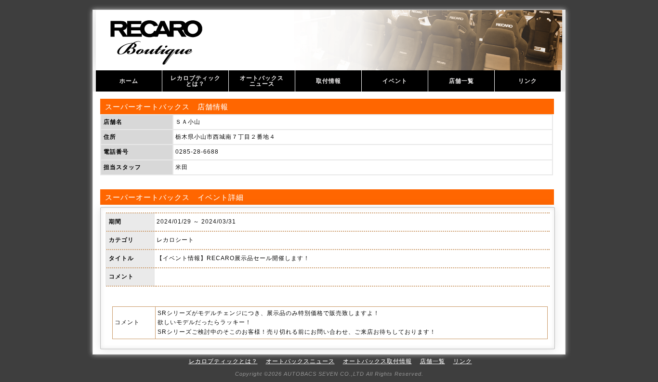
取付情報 (328, 81)
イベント (395, 81)
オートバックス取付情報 (377, 361)
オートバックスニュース (262, 81)
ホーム (128, 81)
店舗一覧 (461, 81)
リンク (527, 81)
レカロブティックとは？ (196, 81)
